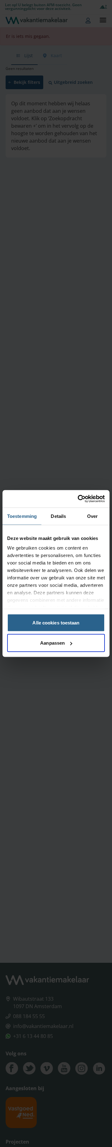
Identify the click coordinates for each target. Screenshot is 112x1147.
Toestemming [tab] (22, 516)
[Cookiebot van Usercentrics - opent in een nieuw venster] (79, 499)
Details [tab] (58, 516)
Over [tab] (92, 516)
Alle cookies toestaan (55, 622)
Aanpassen (52, 643)
